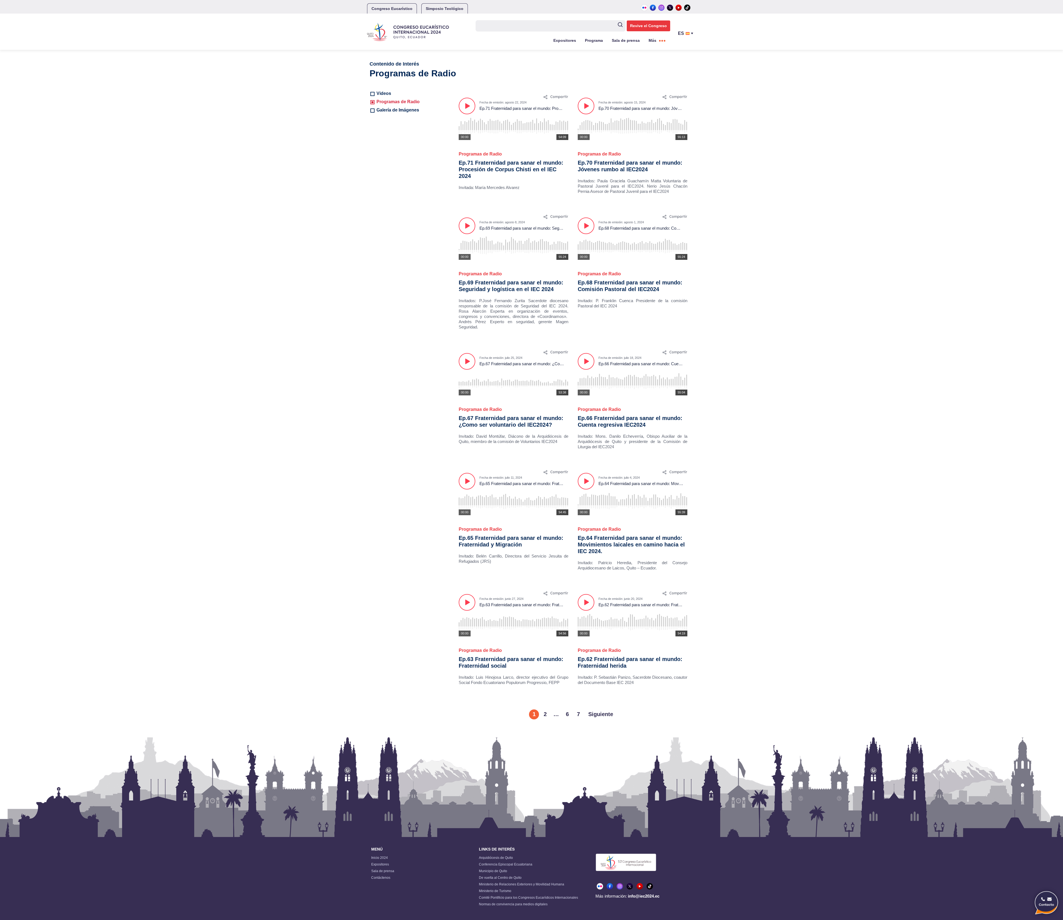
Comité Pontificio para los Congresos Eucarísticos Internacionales (528, 898)
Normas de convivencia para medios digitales (513, 904)
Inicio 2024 (379, 858)
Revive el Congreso (648, 26)
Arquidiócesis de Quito (496, 858)
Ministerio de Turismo (495, 891)
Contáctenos (380, 878)
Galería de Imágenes (397, 110)
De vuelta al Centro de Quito (500, 878)
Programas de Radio (398, 101)
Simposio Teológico (444, 8)
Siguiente (600, 714)
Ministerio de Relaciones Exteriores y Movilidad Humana (521, 884)
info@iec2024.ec (643, 896)
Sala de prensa (626, 40)
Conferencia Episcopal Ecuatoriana (505, 864)
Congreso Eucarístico (391, 8)
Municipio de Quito (493, 871)
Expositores (564, 40)
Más (652, 40)
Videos (383, 93)
